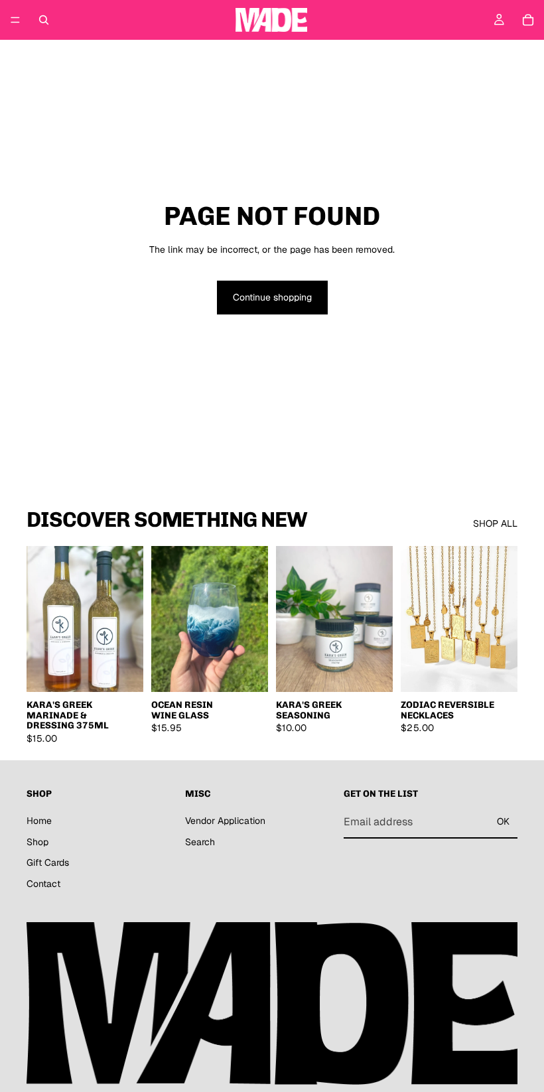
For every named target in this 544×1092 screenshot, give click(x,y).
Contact (43, 884)
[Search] (43, 19)
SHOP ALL (495, 523)
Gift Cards (48, 862)
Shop (37, 842)
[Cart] (528, 19)
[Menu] (15, 20)
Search (200, 842)
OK (503, 821)
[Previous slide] (165, 619)
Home (39, 821)
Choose (508, 671)
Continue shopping (272, 297)
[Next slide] (253, 619)
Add (134, 671)
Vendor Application (225, 821)
